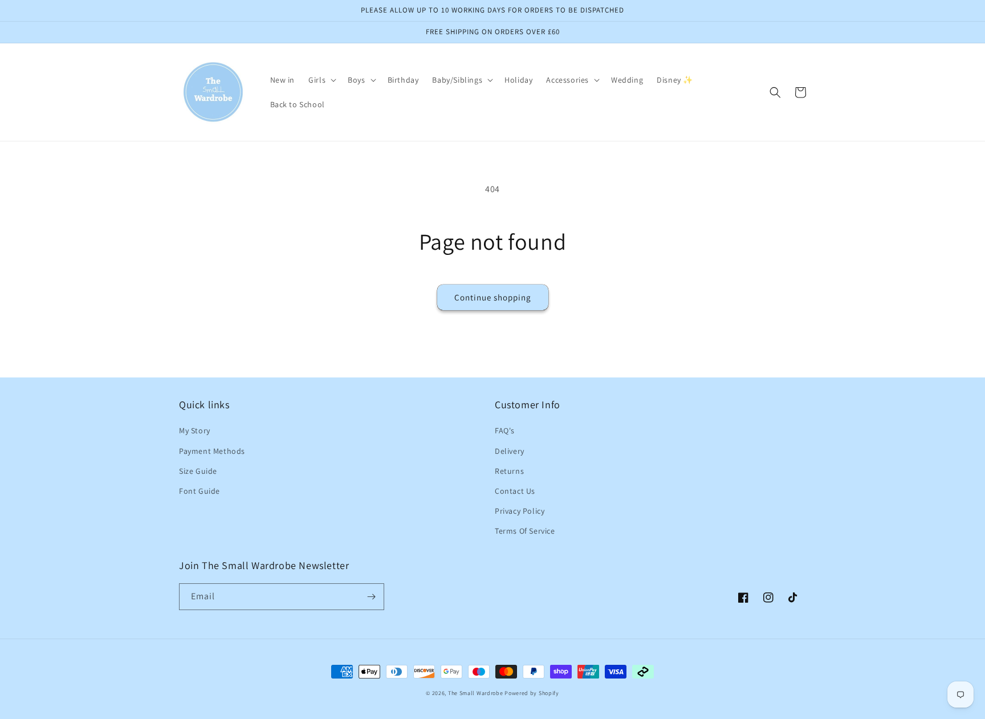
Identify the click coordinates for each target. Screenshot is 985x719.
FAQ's (505, 430)
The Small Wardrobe (475, 693)
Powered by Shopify (531, 693)
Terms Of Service (525, 531)
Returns (509, 471)
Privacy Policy (519, 511)
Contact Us (515, 491)
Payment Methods (212, 451)
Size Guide (198, 471)
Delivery (509, 451)
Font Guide (199, 491)
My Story (194, 430)
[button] (321, 80)
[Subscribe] (371, 596)
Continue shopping (492, 297)
